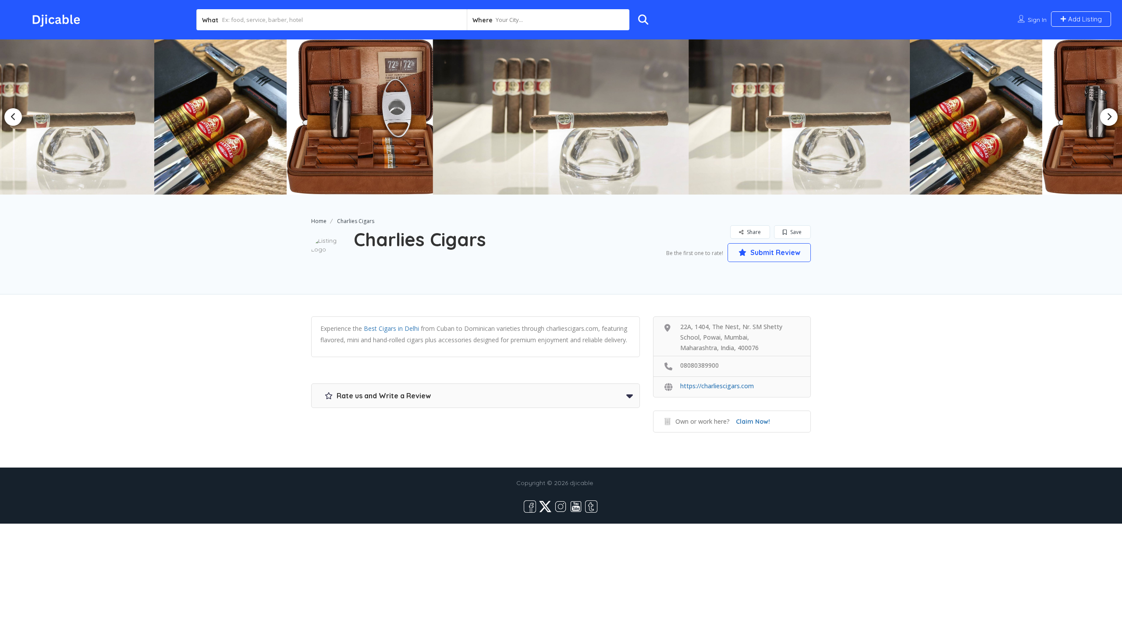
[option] (365, 117)
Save (795, 232)
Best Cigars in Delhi (391, 328)
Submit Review (774, 252)
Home (319, 221)
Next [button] (1109, 117)
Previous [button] (13, 117)
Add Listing (1084, 19)
